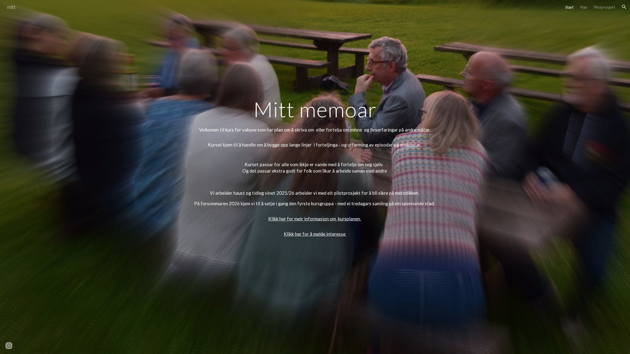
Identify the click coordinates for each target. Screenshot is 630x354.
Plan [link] (583, 7)
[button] (624, 7)
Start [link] (569, 7)
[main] (315, 109)
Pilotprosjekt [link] (604, 7)
